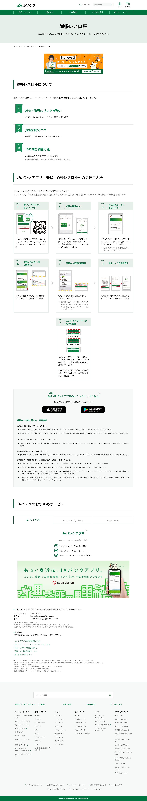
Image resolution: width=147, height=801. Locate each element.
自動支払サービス (80, 723)
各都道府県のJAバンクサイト (123, 740)
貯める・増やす (40, 712)
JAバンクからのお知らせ (34, 785)
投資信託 (38, 726)
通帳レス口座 (19, 732)
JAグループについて (121, 719)
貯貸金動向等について (122, 730)
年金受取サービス (80, 730)
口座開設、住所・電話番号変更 (23, 716)
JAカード (78, 715)
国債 (36, 744)
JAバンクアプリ (32, 46)
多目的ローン (59, 733)
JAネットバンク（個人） (23, 721)
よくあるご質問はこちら (23, 654)
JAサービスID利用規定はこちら (26, 648)
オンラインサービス (22, 712)
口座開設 (127, 6)
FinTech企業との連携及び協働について (123, 759)
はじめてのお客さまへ (122, 745)
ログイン (119, 6)
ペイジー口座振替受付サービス (20, 744)
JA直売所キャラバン (121, 773)
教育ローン (58, 726)
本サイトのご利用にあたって (56, 789)
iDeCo (37, 733)
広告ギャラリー (120, 763)
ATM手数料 (91, 704)
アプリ (97, 712)
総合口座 (38, 719)
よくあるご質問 (116, 704)
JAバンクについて (121, 712)
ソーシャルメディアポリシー (79, 789)
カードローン (59, 723)
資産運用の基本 (40, 723)
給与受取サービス (80, 719)
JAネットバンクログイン (24, 704)
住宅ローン (58, 715)
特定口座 (38, 741)
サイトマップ (97, 789)
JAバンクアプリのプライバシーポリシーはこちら (32, 644)
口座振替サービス (80, 726)
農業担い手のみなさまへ (122, 748)
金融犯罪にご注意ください (55, 785)
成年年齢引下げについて (98, 785)
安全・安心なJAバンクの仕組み (123, 753)
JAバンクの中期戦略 (121, 726)
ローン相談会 (59, 744)
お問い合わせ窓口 (116, 785)
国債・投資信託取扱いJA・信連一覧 (43, 749)
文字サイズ (85, 4)
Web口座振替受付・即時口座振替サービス (22, 749)
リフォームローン (60, 730)
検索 (112, 5)
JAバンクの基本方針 (121, 723)
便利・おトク (80, 712)
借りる (57, 712)
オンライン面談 (20, 736)
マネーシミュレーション (22, 739)
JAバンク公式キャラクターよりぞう (123, 768)
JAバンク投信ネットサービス (23, 755)
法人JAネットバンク (21, 725)
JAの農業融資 (59, 741)
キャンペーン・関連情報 (82, 733)
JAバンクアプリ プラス (102, 725)
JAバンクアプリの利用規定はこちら (28, 641)
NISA (36, 730)
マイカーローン (60, 719)
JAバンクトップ (19, 46)
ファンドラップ (40, 737)
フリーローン (59, 737)
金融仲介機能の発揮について (123, 734)
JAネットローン (20, 728)
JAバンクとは (119, 715)
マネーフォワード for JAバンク (100, 729)
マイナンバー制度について (77, 785)
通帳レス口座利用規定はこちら (26, 651)
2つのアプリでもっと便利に (99, 716)
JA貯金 (37, 715)
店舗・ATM (67, 704)
